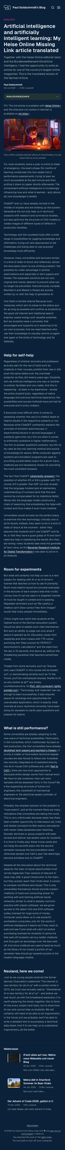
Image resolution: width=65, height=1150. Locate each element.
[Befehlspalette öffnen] (52, 7)
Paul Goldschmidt (13, 84)
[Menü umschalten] (58, 7)
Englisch (9, 19)
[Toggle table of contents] (57, 96)
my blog (23, 113)
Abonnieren (32, 1125)
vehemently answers (42, 476)
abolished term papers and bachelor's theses (30, 750)
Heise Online (52, 105)
